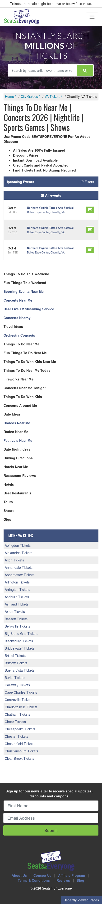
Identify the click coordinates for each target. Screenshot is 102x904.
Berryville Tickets (17, 626)
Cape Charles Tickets (21, 692)
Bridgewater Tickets (19, 648)
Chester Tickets (16, 736)
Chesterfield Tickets (19, 743)
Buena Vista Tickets (19, 670)
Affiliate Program (71, 875)
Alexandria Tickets (18, 552)
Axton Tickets (15, 611)
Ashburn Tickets (17, 596)
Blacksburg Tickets (19, 640)
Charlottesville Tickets (21, 707)
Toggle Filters (84, 181)
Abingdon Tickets (18, 545)
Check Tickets (15, 721)
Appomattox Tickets (19, 574)
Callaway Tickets (17, 685)
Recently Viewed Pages (81, 900)
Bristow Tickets (16, 662)
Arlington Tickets (17, 582)
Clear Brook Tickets (19, 758)
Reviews (63, 880)
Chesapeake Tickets (20, 729)
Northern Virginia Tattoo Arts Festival (50, 207)
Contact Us (42, 875)
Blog (80, 880)
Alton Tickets (14, 560)
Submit (51, 830)
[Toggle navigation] (92, 17)
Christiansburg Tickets (21, 751)
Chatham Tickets (17, 714)
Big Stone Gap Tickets (21, 633)
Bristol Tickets (15, 655)
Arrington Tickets (17, 589)
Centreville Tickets (18, 699)
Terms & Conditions (34, 880)
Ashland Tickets (16, 604)
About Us (19, 875)
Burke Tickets (15, 677)
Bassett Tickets (16, 618)
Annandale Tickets (18, 567)
